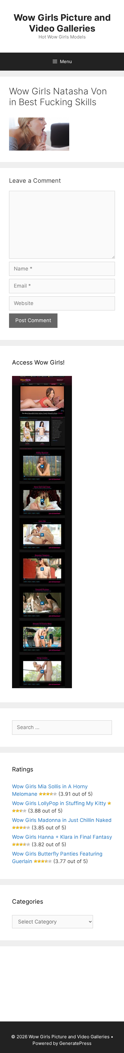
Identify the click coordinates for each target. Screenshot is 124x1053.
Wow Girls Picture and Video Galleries (62, 23)
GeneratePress (75, 1043)
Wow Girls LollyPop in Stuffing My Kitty (59, 803)
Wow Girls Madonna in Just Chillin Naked (62, 820)
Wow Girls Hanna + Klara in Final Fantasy (62, 837)
